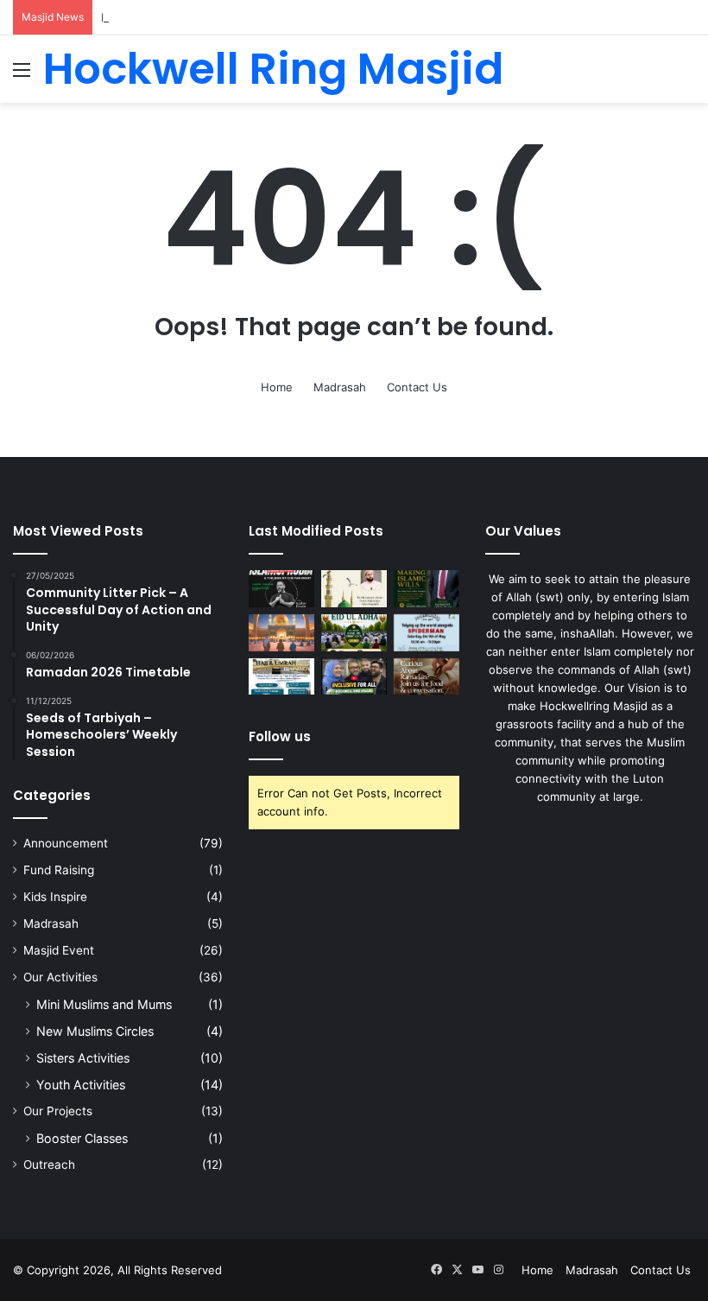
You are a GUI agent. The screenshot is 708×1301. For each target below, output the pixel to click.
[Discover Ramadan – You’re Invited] (426, 676)
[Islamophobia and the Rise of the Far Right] (281, 588)
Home (277, 387)
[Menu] (21, 75)
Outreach (49, 1164)
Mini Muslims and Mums (104, 1004)
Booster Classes (82, 1138)
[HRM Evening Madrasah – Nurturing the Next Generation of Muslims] (281, 632)
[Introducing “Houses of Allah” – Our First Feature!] (354, 676)
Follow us (280, 736)
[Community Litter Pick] (426, 632)
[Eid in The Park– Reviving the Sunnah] (354, 632)
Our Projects (57, 1111)
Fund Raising (58, 870)
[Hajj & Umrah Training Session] (281, 676)
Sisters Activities (83, 1057)
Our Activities (60, 977)
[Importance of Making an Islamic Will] (426, 588)
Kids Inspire (55, 897)
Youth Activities (80, 1084)
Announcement (65, 843)
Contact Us (417, 387)
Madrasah (339, 387)
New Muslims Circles (95, 1031)
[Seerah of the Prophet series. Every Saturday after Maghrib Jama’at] (354, 588)
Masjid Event (58, 950)
